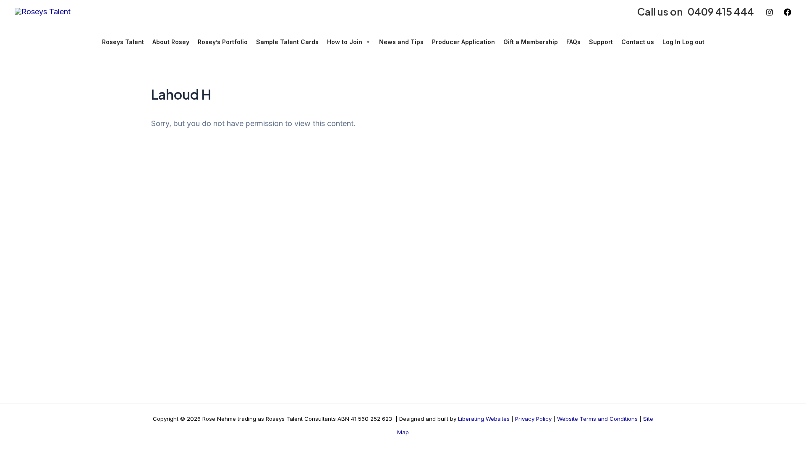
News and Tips (401, 41)
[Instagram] (769, 12)
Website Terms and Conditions (597, 418)
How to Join (344, 41)
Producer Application (463, 41)
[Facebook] (787, 12)
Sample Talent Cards (287, 41)
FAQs (573, 41)
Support (601, 41)
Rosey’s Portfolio (223, 41)
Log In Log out (683, 41)
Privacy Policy (533, 418)
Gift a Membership (530, 41)
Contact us (637, 41)
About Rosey (170, 41)
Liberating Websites (484, 418)
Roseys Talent (123, 41)
